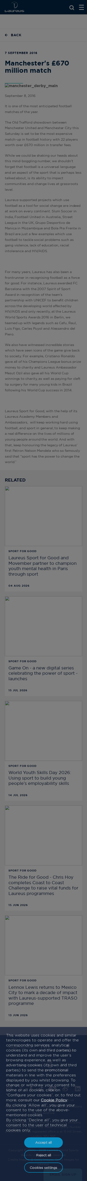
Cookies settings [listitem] (43, 1167)
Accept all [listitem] (43, 1142)
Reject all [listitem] (43, 1155)
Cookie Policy (54, 1100)
